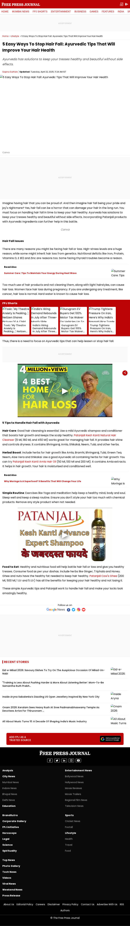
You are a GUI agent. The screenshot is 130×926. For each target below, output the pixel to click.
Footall (69, 827)
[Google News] (56, 609)
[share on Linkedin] (64, 760)
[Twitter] (73, 609)
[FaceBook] (68, 609)
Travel (68, 845)
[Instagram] (78, 609)
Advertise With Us (107, 904)
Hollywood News (74, 782)
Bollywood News (74, 776)
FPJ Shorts (40, 11)
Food (68, 850)
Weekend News (12, 889)
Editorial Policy (25, 904)
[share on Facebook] (50, 760)
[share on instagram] (71, 760)
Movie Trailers (73, 794)
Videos (6, 878)
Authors (65, 910)
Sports (69, 815)
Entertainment (61, 11)
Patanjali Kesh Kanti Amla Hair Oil (34, 462)
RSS (122, 904)
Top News (8, 860)
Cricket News (72, 821)
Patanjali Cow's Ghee (103, 576)
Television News (74, 806)
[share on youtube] (78, 760)
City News (8, 776)
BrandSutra (10, 815)
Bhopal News (9, 794)
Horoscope (9, 833)
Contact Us (87, 904)
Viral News (9, 883)
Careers (40, 904)
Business (80, 11)
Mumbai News (20, 11)
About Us (9, 904)
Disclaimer (54, 904)
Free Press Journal (21, 4)
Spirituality (9, 850)
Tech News (9, 872)
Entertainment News (78, 770)
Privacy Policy (70, 904)
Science (7, 845)
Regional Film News (76, 800)
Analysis (7, 770)
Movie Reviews (73, 788)
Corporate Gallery (14, 821)
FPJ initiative (10, 827)
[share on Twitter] (57, 760)
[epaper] (121, 4)
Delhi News (8, 800)
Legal (5, 839)
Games (94, 11)
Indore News (9, 788)
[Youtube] (83, 609)
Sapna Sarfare (10, 71)
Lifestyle (15, 36)
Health (69, 839)
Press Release (11, 895)
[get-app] (126, 4)
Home (4, 11)
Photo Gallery (11, 866)
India (121, 11)
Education (9, 806)
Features (108, 11)
